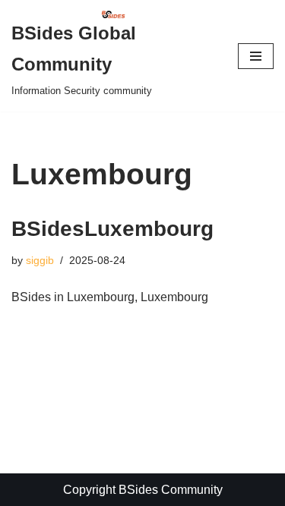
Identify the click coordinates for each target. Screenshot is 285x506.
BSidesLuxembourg (112, 228)
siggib (40, 260)
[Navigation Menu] (256, 56)
